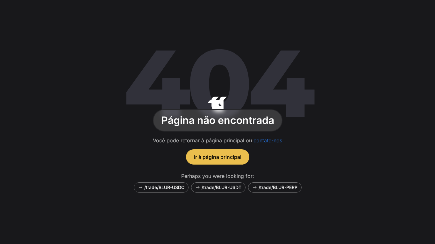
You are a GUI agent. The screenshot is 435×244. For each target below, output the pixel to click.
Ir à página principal (217, 157)
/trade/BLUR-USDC (164, 187)
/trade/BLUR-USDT (221, 187)
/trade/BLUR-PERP (278, 187)
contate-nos (267, 140)
